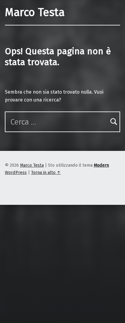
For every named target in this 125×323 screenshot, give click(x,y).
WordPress (16, 172)
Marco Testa (35, 12)
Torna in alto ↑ (46, 172)
